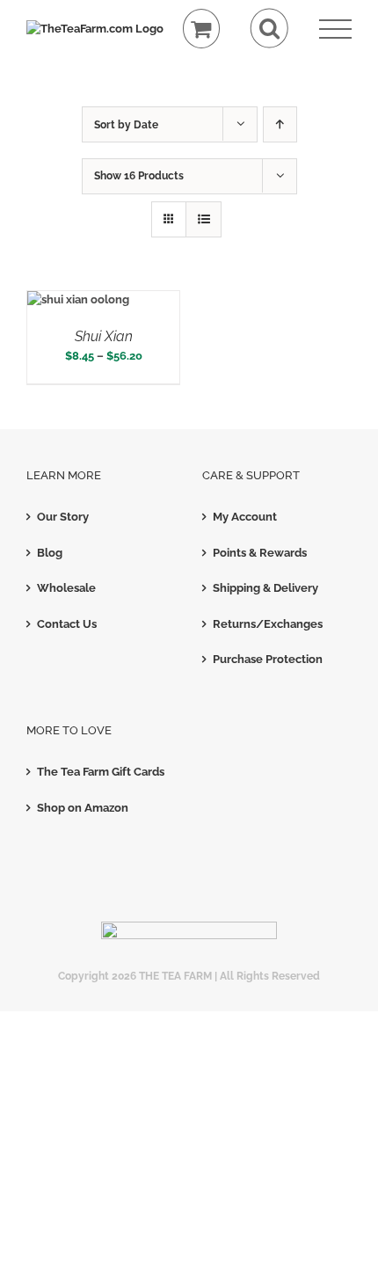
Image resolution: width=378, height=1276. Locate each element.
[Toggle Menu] (335, 29)
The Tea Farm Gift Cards (100, 771)
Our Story (63, 516)
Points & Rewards (260, 552)
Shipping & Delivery (265, 587)
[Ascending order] (280, 124)
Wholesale (66, 587)
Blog (49, 552)
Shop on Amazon (82, 807)
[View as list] (203, 219)
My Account (245, 516)
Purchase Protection (268, 659)
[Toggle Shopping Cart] (202, 29)
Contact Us (67, 624)
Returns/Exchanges (268, 624)
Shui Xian (104, 336)
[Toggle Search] (269, 29)
